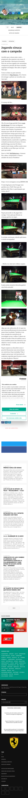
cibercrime (19, 655)
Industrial (22, 661)
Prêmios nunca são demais (12, 468)
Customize (13, 413)
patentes (11, 668)
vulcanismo (5, 676)
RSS (7, 792)
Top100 (11, 674)
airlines (12, 653)
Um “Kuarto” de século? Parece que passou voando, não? (13, 589)
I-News (16, 661)
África (11, 676)
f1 (18, 657)
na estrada (5, 668)
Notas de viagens (14, 33)
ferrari (23, 657)
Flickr (3, 792)
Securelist (4, 778)
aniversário (22, 653)
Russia (9, 670)
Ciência (4, 657)
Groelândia (12, 659)
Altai (16, 653)
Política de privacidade (7, 768)
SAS (13, 670)
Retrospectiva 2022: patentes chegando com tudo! (13, 514)
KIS (18, 665)
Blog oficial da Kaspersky (8, 776)
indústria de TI (5, 663)
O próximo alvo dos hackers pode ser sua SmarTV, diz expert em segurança (14, 713)
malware (10, 666)
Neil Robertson (14, 153)
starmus (22, 672)
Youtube (20, 788)
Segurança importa (14, 30)
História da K (9, 661)
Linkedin (19, 13)
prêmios (4, 670)
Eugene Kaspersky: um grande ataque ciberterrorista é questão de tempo (14, 721)
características (6, 655)
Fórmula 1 (4, 659)
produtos (18, 668)
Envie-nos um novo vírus (8, 771)
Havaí (3, 661)
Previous (5, 254)
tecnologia (5, 674)
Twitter (13, 13)
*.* (7, 27)
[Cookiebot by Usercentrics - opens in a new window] (19, 379)
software (16, 672)
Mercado (16, 666)
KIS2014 (22, 665)
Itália (12, 663)
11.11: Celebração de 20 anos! (13, 536)
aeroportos (5, 653)
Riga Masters (14, 75)
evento (9, 657)
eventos (15, 657)
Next (22, 254)
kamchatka (23, 663)
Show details (19, 404)
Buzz (12, 27)
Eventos (18, 27)
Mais (14, 608)
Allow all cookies (14, 409)
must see (22, 666)
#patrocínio (11, 41)
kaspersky (4, 665)
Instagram (16, 13)
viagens (17, 674)
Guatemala (19, 659)
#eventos (4, 41)
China (13, 655)
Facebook (10, 13)
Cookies (3, 781)
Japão (16, 663)
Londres (4, 666)
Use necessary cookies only (14, 418)
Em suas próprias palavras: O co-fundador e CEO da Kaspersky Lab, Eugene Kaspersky (14, 730)
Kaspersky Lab (12, 665)
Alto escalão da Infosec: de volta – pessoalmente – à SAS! (13, 490)
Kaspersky (4, 773)
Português (21, 2)
